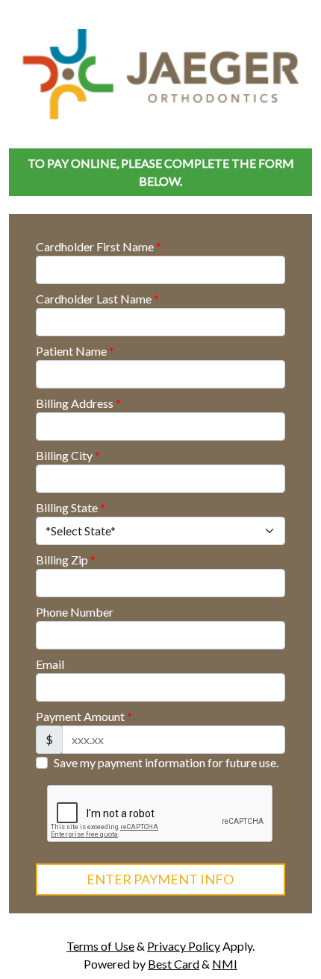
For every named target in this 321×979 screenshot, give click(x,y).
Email (50, 664)
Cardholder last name (97, 299)
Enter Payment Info (160, 879)
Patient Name (75, 351)
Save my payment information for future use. (166, 762)
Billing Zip (66, 560)
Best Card (173, 964)
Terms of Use (100, 946)
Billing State (70, 507)
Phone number (74, 612)
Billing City (68, 455)
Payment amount (84, 716)
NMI (224, 964)
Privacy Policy (183, 946)
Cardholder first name (98, 246)
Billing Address (78, 403)
